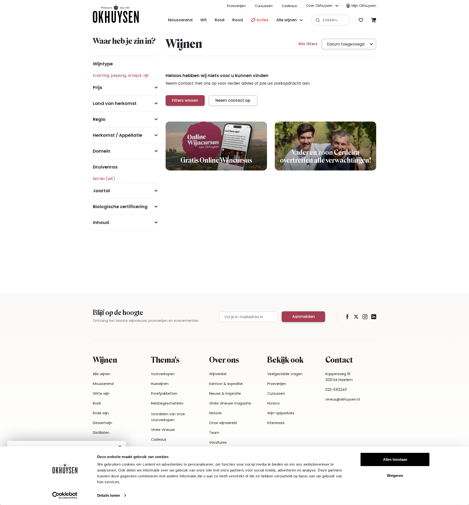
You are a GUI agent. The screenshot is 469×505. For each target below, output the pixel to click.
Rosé (219, 20)
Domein (101, 151)
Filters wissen (185, 100)
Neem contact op (232, 100)
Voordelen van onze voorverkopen (168, 417)
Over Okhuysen (319, 5)
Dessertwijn (102, 422)
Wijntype (103, 64)
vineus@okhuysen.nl (342, 399)
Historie (215, 413)
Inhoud (101, 222)
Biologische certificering (120, 206)
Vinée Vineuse (163, 429)
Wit (203, 20)
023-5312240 (336, 389)
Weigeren (395, 475)
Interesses (276, 422)
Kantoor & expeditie (226, 383)
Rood (237, 20)
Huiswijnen (160, 383)
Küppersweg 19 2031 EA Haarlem (339, 376)
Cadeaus (289, 5)
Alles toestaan (395, 459)
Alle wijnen (101, 373)
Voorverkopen (163, 373)
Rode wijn (101, 413)
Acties (262, 20)
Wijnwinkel (217, 373)
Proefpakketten (164, 393)
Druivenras (105, 167)
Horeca (273, 403)
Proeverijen (236, 5)
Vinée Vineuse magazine (230, 403)
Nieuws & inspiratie (225, 393)
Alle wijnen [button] (286, 20)
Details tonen (108, 495)
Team (214, 432)
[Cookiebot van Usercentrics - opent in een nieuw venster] (64, 495)
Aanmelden (303, 316)
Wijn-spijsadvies (280, 413)
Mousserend (180, 20)
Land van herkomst (115, 103)
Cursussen (264, 5)
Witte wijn (101, 393)
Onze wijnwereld (223, 422)
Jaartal (101, 191)
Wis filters (308, 44)
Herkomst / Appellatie (117, 135)
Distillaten (101, 432)
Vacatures (218, 442)
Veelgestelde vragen (284, 373)
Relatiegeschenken (167, 403)
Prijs (97, 87)
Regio (99, 119)
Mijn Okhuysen (364, 5)
